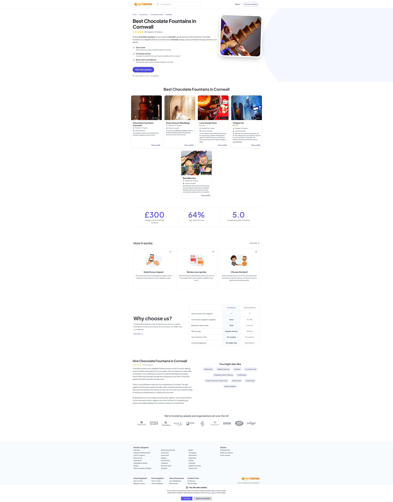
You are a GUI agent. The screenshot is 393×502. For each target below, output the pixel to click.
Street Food (236, 381)
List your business (250, 4)
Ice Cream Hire (250, 369)
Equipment (192, 458)
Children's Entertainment (141, 453)
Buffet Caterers (230, 386)
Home (135, 14)
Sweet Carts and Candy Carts (216, 381)
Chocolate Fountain (157, 14)
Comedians (192, 453)
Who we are (173, 483)
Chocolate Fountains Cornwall (143, 124)
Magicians (164, 463)
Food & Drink (143, 14)
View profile (155, 145)
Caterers (237, 369)
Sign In (237, 4)
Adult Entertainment (168, 450)
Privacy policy (192, 483)
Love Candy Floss (208, 123)
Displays (164, 458)
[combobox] (170, 4)
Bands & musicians (226, 453)
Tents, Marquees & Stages (142, 468)
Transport (164, 468)
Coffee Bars (242, 375)
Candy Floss (250, 381)
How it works (138, 481)
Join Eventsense (157, 483)
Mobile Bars (208, 369)
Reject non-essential (202, 498)
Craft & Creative (139, 455)
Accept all (187, 498)
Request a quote (139, 483)
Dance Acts (165, 455)
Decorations (193, 455)
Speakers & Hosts (195, 466)
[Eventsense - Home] (143, 4)
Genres (191, 460)
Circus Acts (165, 453)
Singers (135, 466)
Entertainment (225, 450)
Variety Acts (193, 468)
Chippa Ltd (238, 123)
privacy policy (210, 493)
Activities (136, 450)
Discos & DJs (137, 458)
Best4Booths (189, 178)
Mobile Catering (223, 369)
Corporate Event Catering (223, 375)
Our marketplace (175, 481)
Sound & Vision (166, 466)
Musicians (192, 463)
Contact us (191, 481)
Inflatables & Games (140, 463)
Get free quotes (143, 69)
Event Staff (137, 460)
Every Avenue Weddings (178, 123)
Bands (191, 450)
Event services (225, 455)
